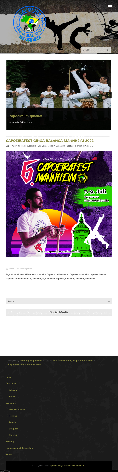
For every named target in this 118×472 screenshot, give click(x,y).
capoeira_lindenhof (65, 278)
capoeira (41, 274)
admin (11, 269)
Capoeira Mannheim (79, 274)
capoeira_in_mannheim (44, 278)
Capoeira (11, 403)
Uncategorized (26, 269)
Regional (13, 416)
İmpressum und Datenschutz (19, 448)
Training (10, 442)
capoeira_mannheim (85, 278)
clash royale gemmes (31, 360)
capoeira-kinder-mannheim (18, 278)
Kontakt (9, 454)
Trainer (12, 396)
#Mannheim (30, 274)
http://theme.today (62, 360)
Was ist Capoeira (17, 409)
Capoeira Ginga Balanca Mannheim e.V (67, 465)
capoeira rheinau (98, 274)
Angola (12, 422)
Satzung (13, 390)
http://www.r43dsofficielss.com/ (24, 364)
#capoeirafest (17, 274)
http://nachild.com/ (83, 360)
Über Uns (11, 383)
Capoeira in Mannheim (57, 274)
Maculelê (13, 435)
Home (8, 377)
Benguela (13, 429)
